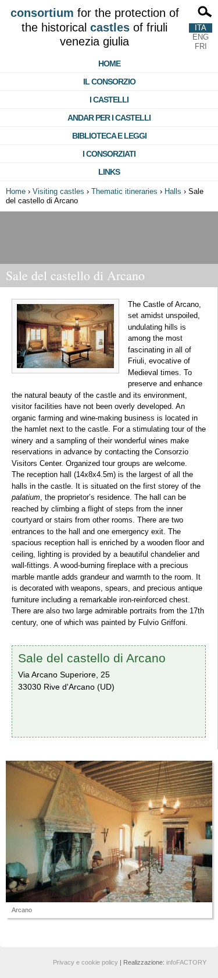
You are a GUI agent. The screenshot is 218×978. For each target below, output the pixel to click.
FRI (201, 46)
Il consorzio (109, 81)
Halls (173, 191)
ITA (200, 27)
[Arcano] (109, 831)
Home (109, 63)
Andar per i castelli (109, 117)
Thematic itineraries (124, 191)
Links (109, 171)
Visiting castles (58, 191)
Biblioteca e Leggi (109, 135)
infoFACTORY (186, 962)
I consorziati (109, 153)
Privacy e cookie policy (85, 962)
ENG (200, 37)
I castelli (109, 99)
